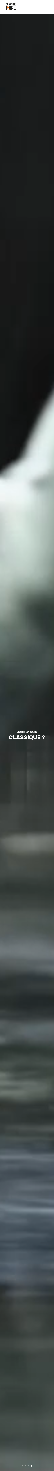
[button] (22, 1466)
